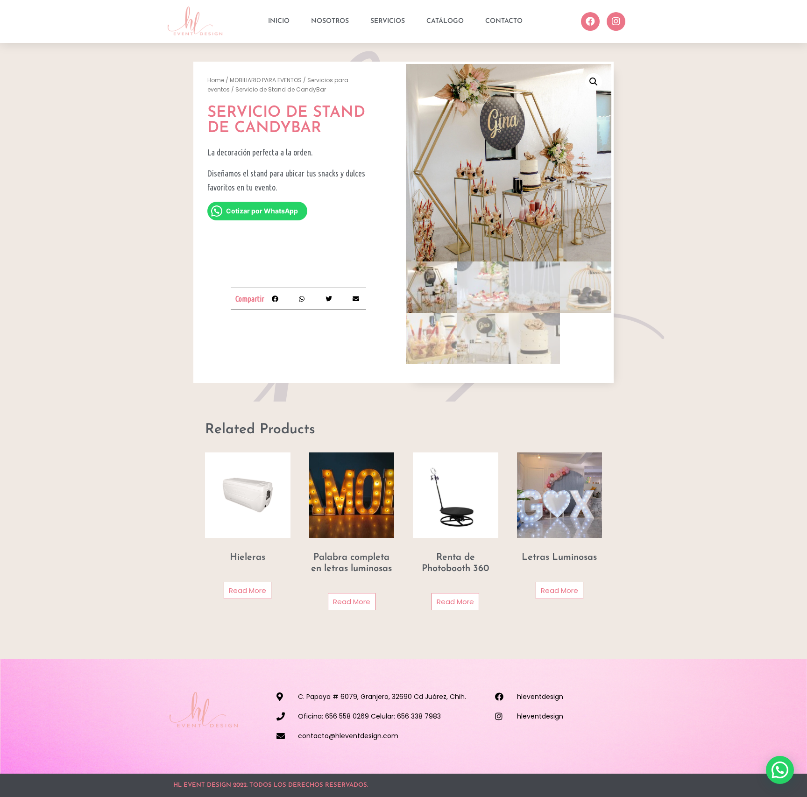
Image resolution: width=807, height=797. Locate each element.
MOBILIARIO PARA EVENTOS (266, 80)
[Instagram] (616, 21)
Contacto (504, 21)
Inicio (279, 21)
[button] (274, 298)
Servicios (387, 21)
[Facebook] (590, 21)
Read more (247, 590)
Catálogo (445, 21)
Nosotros (330, 21)
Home (215, 80)
